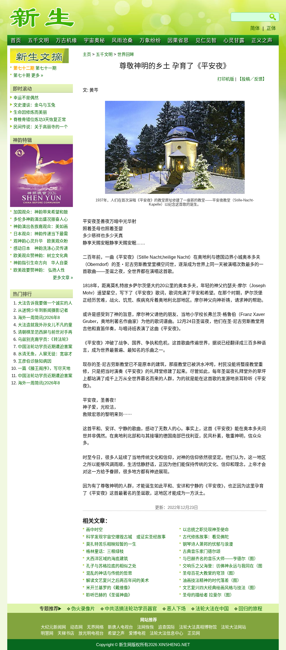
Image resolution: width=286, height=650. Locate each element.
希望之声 (116, 633)
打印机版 (225, 79)
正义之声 (262, 40)
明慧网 (47, 633)
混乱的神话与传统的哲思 (109, 573)
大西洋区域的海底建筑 (107, 558)
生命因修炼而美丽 (30, 112)
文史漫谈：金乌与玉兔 (34, 105)
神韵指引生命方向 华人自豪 (40, 262)
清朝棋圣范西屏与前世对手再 (45, 332)
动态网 (76, 627)
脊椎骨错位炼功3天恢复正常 (39, 119)
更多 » (37, 75)
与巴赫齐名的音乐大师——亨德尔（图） (220, 558)
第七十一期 (45, 68)
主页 (87, 54)
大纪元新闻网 (53, 627)
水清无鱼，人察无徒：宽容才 (45, 353)
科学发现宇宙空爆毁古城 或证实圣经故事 (126, 536)
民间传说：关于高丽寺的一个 (40, 126)
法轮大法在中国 (212, 608)
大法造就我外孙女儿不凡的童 (45, 324)
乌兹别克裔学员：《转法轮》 (44, 339)
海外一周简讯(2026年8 (39, 317)
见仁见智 (206, 40)
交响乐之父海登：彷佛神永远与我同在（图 (222, 565)
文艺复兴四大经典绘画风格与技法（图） (220, 587)
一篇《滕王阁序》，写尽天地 (44, 368)
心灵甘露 (234, 40)
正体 (271, 28)
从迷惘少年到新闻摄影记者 (43, 310)
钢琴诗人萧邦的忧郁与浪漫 (208, 544)
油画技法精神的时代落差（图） (212, 580)
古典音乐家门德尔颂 (201, 551)
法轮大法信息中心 (166, 633)
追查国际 (166, 627)
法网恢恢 (145, 627)
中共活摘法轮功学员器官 (131, 608)
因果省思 (178, 40)
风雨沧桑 (122, 40)
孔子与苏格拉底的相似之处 (111, 565)
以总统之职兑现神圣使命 (206, 529)
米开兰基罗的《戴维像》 (109, 587)
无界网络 (95, 627)
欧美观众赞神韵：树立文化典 (40, 255)
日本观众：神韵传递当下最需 (40, 233)
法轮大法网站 (233, 627)
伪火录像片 (83, 608)
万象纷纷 (150, 40)
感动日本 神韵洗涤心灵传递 (40, 248)
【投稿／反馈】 (252, 79)
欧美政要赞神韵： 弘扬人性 (39, 270)
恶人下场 (176, 608)
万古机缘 (66, 40)
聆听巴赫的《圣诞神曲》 (109, 594)
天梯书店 (66, 633)
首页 (16, 40)
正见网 (193, 633)
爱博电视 (137, 633)
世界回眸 (125, 54)
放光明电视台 (91, 633)
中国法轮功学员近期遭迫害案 (45, 346)
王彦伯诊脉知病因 (34, 361)
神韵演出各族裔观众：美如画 (40, 226)
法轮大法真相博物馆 (198, 627)
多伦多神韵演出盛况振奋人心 (40, 219)
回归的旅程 (250, 608)
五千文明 (38, 40)
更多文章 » (63, 277)
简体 (255, 28)
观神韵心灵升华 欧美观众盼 (40, 241)
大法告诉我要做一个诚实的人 (45, 303)
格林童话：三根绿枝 (105, 551)
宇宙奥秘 (94, 40)
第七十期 (22, 75)
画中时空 (94, 529)
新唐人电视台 (120, 627)
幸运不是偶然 (26, 97)
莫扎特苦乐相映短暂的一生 (111, 544)
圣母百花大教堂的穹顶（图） (210, 573)
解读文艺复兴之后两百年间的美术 (117, 580)
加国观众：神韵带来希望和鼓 (40, 211)
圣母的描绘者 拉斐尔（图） (208, 594)
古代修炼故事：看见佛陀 (206, 536)
